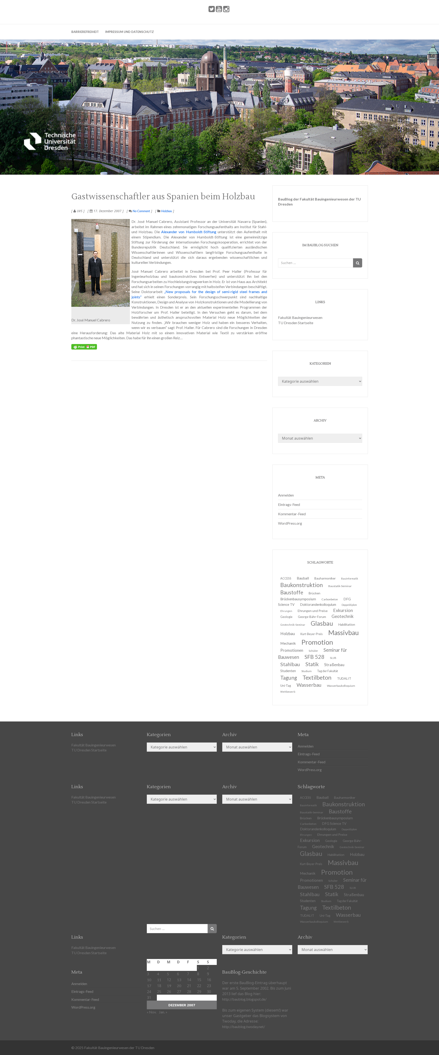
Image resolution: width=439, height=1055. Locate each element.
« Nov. (151, 1012)
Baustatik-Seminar (340, 586)
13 (179, 980)
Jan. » (163, 1012)
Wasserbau (309, 685)
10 (149, 980)
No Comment (141, 211)
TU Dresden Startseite (295, 323)
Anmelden (286, 495)
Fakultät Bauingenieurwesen (300, 317)
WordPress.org (290, 523)
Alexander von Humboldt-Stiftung (188, 232)
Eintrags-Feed (289, 504)
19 (169, 985)
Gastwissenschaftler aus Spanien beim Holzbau (163, 197)
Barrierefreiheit (85, 32)
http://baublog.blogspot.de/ (244, 999)
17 (149, 985)
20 (179, 985)
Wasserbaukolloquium (341, 685)
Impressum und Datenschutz (129, 32)
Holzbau (166, 211)
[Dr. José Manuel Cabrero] (100, 263)
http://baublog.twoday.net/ (243, 1026)
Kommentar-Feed (292, 514)
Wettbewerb (287, 691)
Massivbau (343, 632)
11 (159, 980)
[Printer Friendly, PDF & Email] (84, 347)
